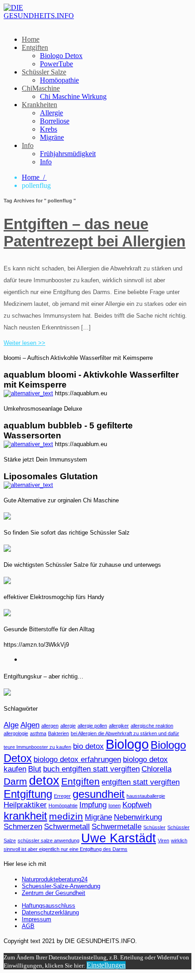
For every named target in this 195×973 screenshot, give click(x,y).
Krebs (48, 129)
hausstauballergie (146, 796)
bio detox (88, 746)
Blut (34, 769)
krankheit (25, 816)
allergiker (119, 725)
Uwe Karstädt (118, 838)
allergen (49, 725)
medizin (66, 816)
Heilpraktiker (25, 805)
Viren (163, 840)
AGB (28, 926)
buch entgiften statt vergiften (91, 769)
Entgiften (35, 47)
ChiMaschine (41, 88)
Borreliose (54, 121)
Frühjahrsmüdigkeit (68, 153)
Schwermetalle (116, 826)
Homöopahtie (63, 805)
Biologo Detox (61, 55)
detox (44, 780)
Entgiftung (28, 794)
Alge (11, 725)
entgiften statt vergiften (141, 782)
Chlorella (156, 769)
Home (30, 39)
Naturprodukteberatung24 (55, 879)
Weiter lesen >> (24, 342)
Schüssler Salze (44, 72)
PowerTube (56, 64)
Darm (15, 781)
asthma (38, 733)
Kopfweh (136, 805)
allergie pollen (92, 725)
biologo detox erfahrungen (77, 759)
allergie (68, 725)
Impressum (36, 919)
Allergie (51, 113)
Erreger (62, 796)
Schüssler (154, 827)
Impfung (93, 805)
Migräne (52, 137)
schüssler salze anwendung (48, 840)
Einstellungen (106, 965)
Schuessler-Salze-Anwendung (61, 886)
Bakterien (58, 733)
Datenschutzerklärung (50, 912)
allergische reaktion (152, 725)
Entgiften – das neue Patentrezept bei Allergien (94, 233)
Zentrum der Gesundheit (53, 892)
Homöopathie (59, 80)
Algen (29, 725)
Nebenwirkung (138, 817)
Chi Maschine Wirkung (73, 96)
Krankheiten (39, 104)
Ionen (114, 805)
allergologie (16, 733)
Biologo (127, 744)
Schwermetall (67, 826)
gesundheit (99, 794)
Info (28, 145)
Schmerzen (23, 826)
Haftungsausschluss (48, 905)
